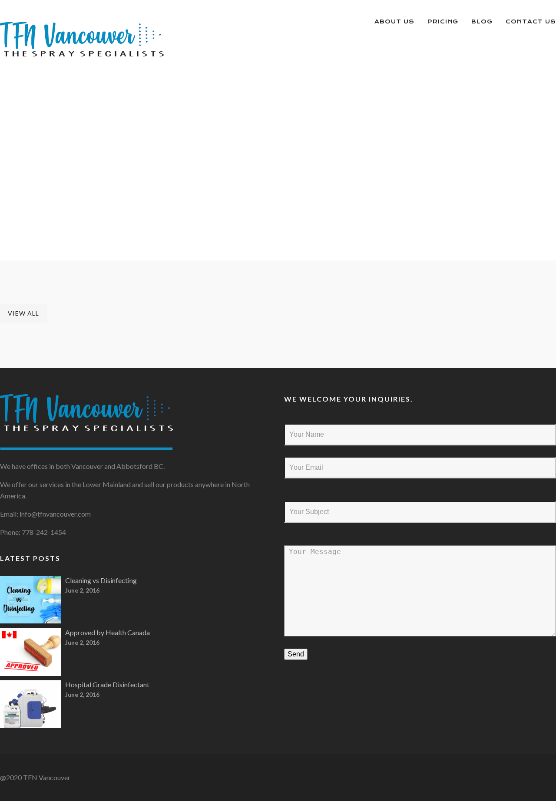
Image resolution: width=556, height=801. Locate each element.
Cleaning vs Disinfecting (101, 580)
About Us (394, 21)
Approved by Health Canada (107, 632)
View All (23, 313)
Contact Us (531, 21)
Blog (482, 21)
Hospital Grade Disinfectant (107, 684)
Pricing (442, 21)
